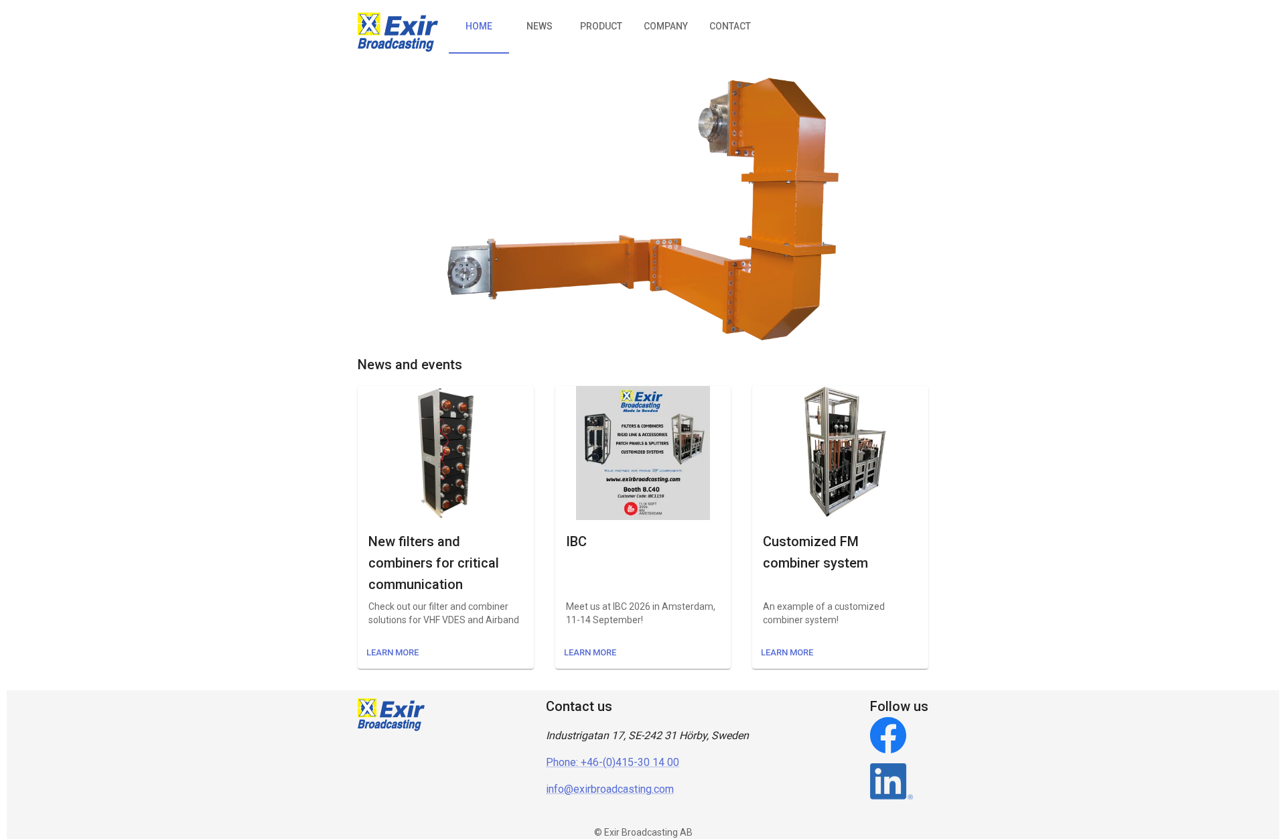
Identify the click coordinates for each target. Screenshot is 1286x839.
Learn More (392, 652)
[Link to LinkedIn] (899, 783)
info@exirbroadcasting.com (610, 789)
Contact (730, 26)
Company (666, 26)
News (539, 26)
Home (479, 26)
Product (601, 26)
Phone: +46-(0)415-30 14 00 (612, 762)
